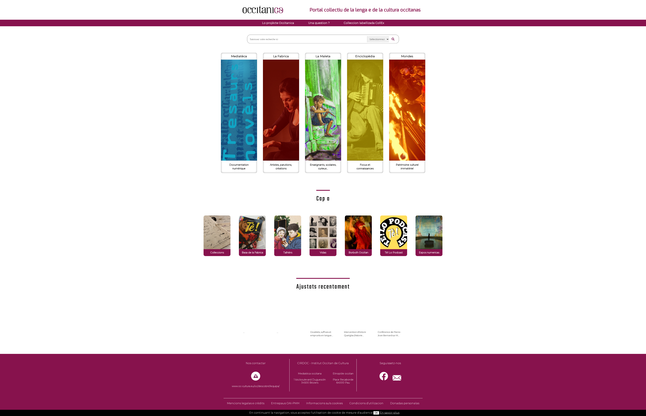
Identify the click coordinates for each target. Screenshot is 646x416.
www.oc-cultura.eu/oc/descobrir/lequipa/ (256, 386)
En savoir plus (389, 412)
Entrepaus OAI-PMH (285, 403)
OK (376, 413)
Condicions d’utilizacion (366, 403)
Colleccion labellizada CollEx (364, 23)
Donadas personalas (404, 403)
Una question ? (319, 23)
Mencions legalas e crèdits (245, 403)
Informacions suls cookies (324, 403)
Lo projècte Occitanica (278, 23)
